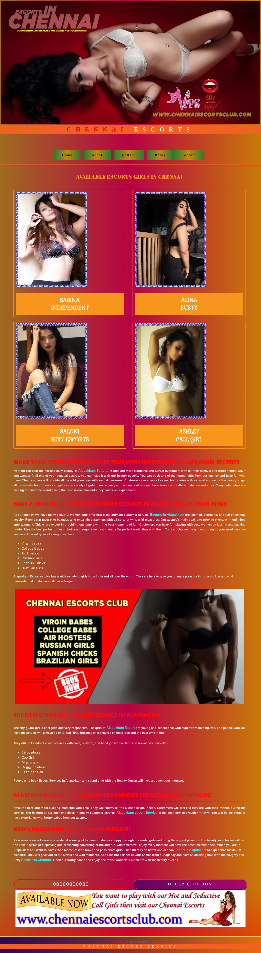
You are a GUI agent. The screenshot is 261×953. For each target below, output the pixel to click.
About (97, 155)
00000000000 (71, 884)
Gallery (129, 155)
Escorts (130, 129)
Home (67, 155)
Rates (160, 155)
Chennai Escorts (136, 942)
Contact (189, 155)
